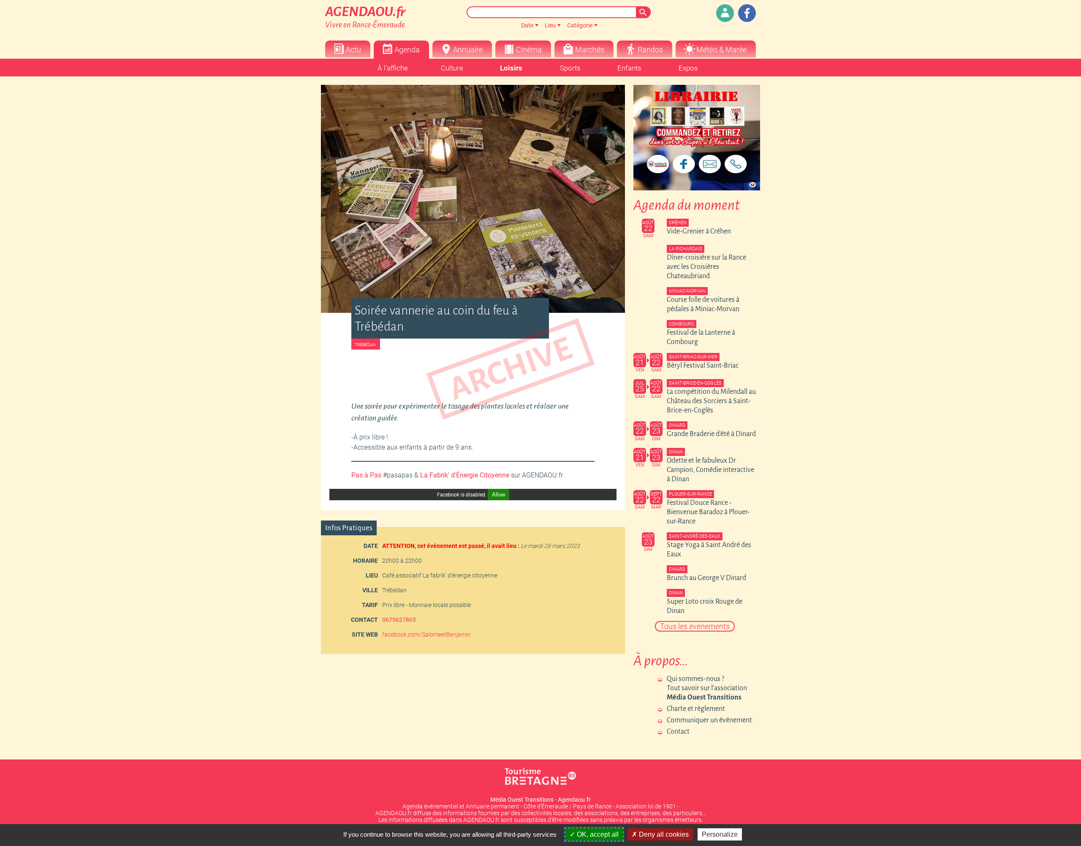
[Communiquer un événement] (725, 13)
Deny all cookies (663, 834)
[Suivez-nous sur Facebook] (747, 13)
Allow (498, 494)
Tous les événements (695, 626)
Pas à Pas (366, 475)
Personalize (720, 834)
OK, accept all (597, 834)
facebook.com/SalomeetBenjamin (426, 634)
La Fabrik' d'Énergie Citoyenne (464, 475)
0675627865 (399, 619)
